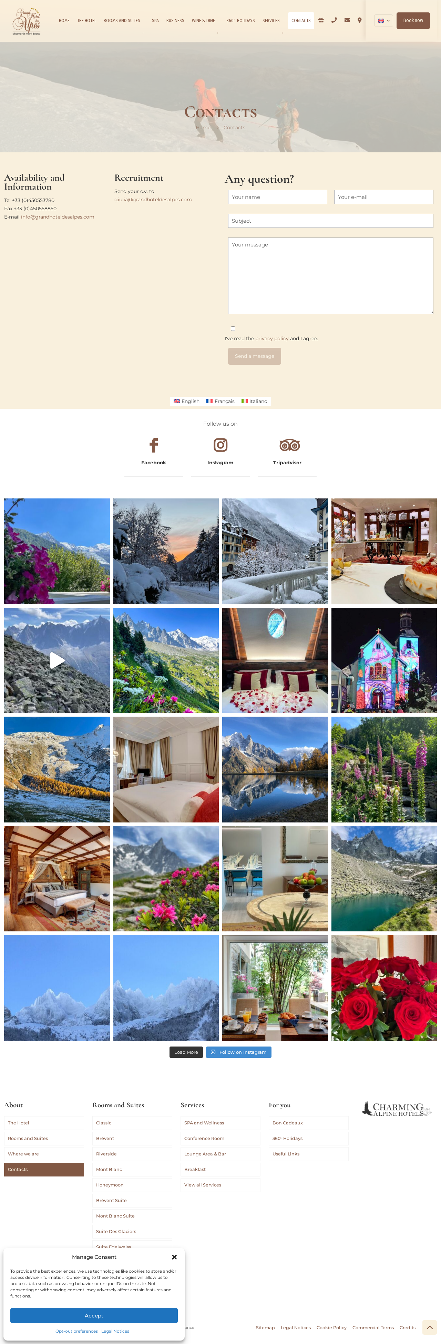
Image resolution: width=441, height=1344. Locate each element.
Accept (94, 1315)
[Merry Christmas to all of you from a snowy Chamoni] (384, 661)
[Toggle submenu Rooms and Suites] (142, 32)
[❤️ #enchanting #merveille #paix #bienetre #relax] (166, 769)
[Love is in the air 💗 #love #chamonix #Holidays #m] (275, 661)
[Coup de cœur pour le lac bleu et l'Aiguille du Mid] (384, 879)
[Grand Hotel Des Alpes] (26, 20)
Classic (103, 1122)
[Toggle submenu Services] (282, 32)
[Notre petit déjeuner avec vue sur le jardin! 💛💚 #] (275, 988)
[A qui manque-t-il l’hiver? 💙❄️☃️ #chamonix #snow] (57, 988)
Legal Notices (115, 1331)
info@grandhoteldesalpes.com (57, 217)
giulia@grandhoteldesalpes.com (153, 199)
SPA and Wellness (204, 1122)
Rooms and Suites (28, 1138)
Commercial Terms (373, 1327)
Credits (408, 1327)
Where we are (23, 1153)
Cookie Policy (332, 1327)
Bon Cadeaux (288, 1122)
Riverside (106, 1153)
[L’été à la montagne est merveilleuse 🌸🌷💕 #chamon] (57, 551)
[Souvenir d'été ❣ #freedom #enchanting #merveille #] (166, 879)
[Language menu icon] (383, 20)
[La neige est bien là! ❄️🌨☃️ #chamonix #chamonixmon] (275, 551)
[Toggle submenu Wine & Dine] (217, 32)
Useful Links (286, 1153)
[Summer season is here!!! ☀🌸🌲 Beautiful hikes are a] (166, 661)
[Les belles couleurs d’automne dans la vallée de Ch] (275, 769)
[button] (174, 1257)
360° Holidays (287, 1138)
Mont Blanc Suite (115, 1216)
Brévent (105, 1138)
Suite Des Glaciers (116, 1231)
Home (203, 127)
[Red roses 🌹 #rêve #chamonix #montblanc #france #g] (384, 988)
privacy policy (272, 338)
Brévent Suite (111, 1200)
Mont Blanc (109, 1169)
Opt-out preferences (76, 1331)
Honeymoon (110, 1185)
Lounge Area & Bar (205, 1153)
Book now (413, 20)
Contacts (18, 1169)
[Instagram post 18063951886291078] (275, 879)
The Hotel (18, 1122)
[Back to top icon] (429, 1327)
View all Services (202, 1185)
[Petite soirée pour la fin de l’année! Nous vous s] (384, 551)
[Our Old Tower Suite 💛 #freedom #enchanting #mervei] (57, 879)
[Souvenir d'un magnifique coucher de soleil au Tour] (57, 769)
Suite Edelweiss (113, 1247)
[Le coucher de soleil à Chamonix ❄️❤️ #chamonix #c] (166, 551)
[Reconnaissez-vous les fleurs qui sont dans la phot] (384, 769)
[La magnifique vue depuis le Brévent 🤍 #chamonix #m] (57, 661)
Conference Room (204, 1138)
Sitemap (265, 1327)
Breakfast (195, 1169)
